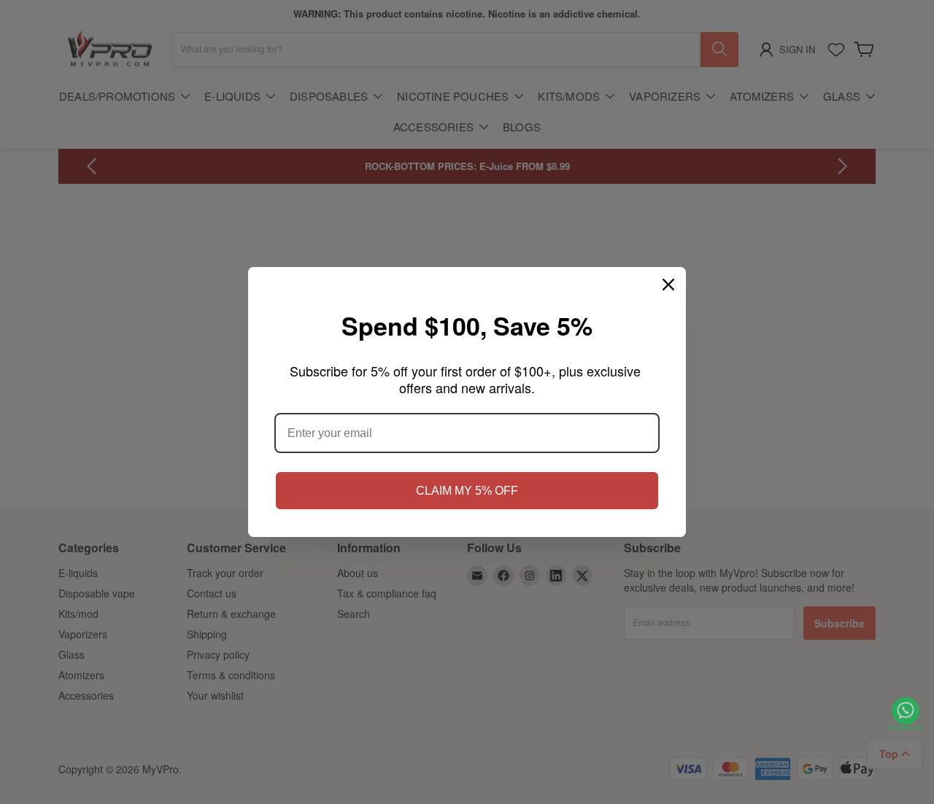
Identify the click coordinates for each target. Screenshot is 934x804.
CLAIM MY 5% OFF (467, 490)
